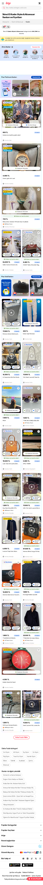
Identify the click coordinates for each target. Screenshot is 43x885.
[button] (3, 3)
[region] (22, 54)
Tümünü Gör (36, 47)
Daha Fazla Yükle (21, 737)
